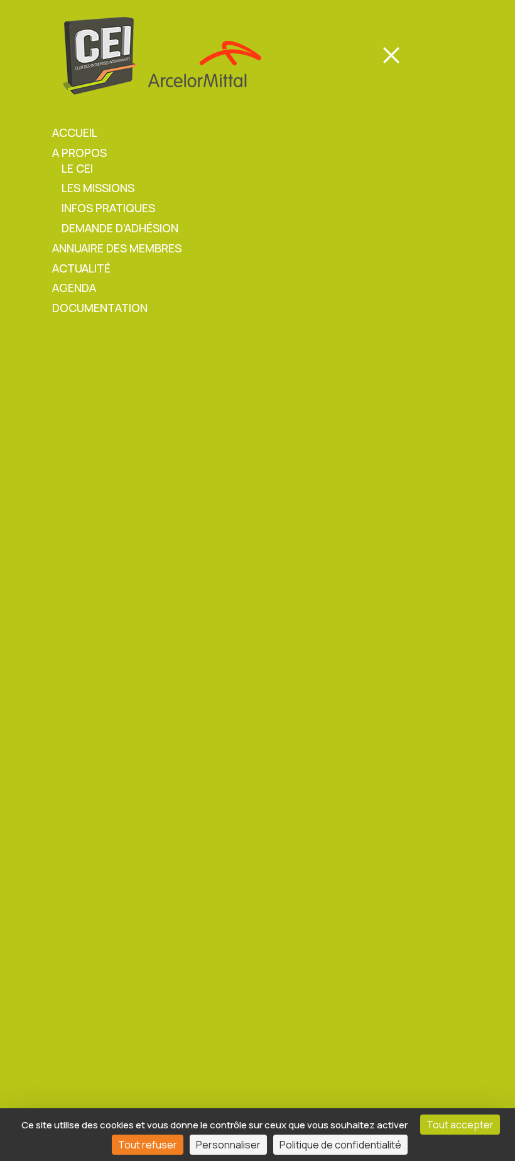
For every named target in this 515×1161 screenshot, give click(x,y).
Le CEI (77, 168)
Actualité (81, 268)
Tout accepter (460, 1124)
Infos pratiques (108, 207)
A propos (79, 152)
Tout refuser (147, 1145)
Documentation (100, 307)
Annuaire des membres (117, 248)
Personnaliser (228, 1145)
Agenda (74, 287)
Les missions (98, 187)
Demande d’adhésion (120, 227)
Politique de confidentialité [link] (340, 1145)
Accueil (74, 132)
